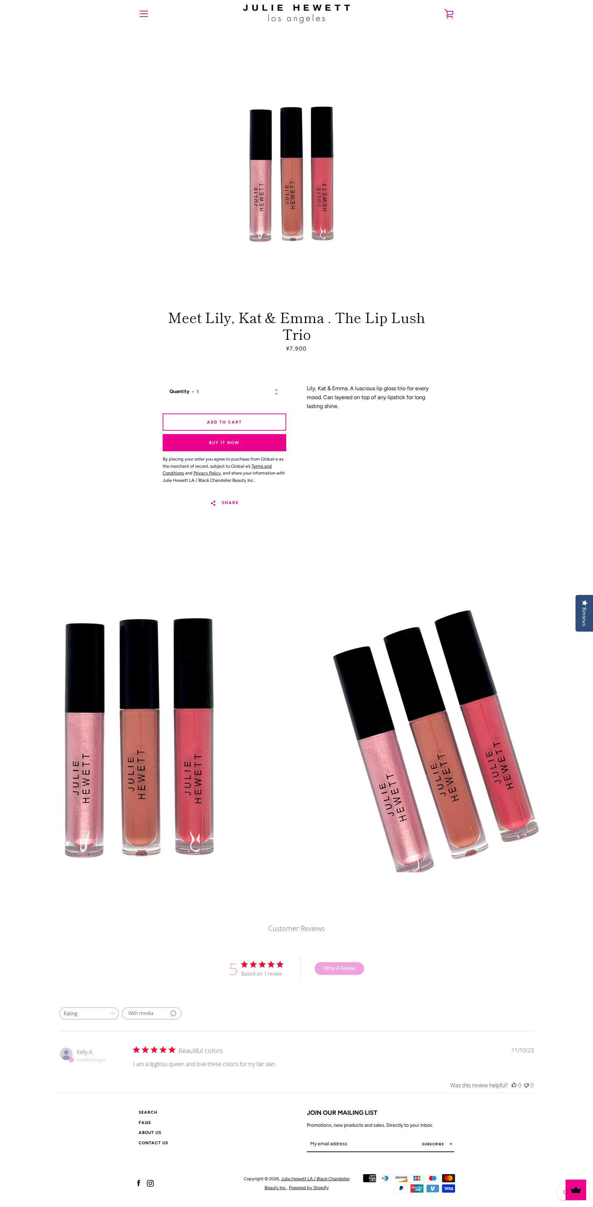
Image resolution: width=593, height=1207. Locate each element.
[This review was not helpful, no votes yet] (526, 1085)
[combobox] (89, 1013)
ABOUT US (150, 1132)
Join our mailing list (342, 1112)
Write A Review (339, 968)
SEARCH (148, 1112)
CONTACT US (153, 1142)
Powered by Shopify (309, 1187)
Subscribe (433, 1144)
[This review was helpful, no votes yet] (514, 1085)
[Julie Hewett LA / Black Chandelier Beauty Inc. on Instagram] (150, 1183)
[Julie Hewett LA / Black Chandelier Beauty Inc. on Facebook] (138, 1183)
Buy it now (224, 442)
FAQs (145, 1122)
